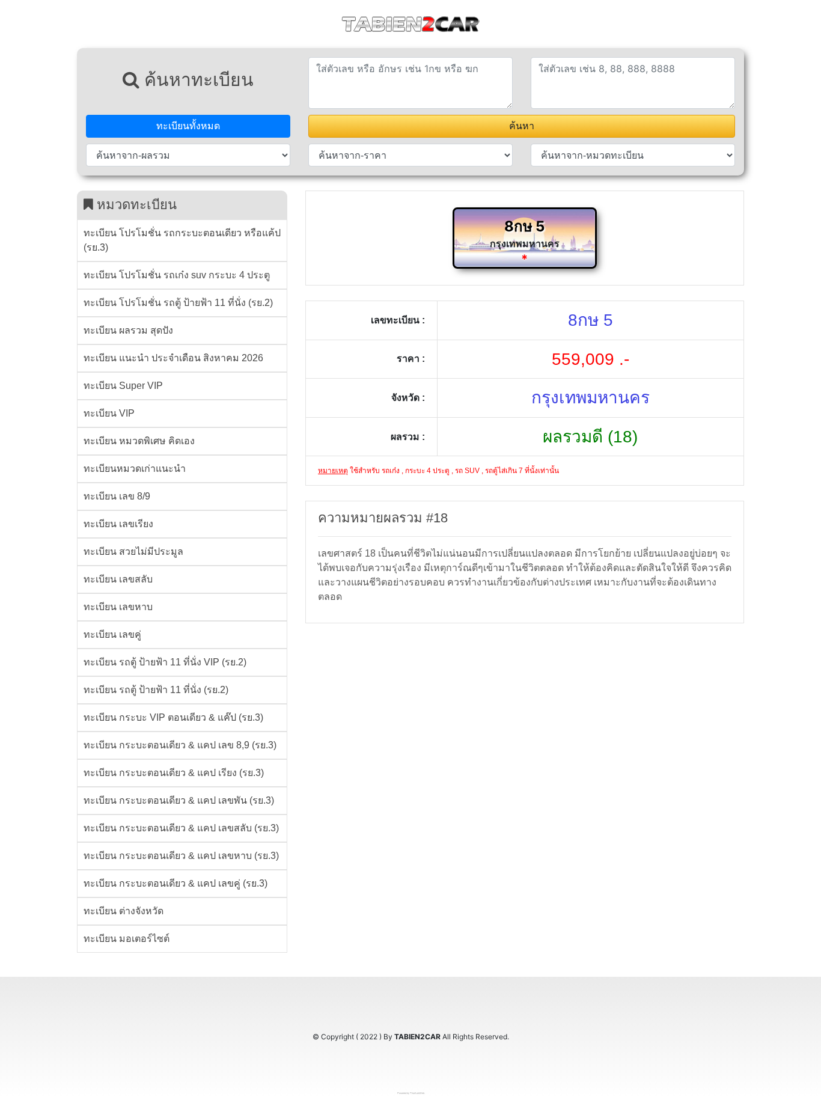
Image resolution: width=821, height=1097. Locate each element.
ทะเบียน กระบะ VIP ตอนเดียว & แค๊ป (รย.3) (173, 717)
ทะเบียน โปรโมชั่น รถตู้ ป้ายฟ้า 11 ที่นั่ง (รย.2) (178, 303)
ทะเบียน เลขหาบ (118, 607)
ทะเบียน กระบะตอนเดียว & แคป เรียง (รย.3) (174, 773)
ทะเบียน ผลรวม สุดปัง (128, 330)
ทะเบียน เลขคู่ (112, 634)
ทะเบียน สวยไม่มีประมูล (133, 551)
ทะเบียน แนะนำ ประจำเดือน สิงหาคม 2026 (173, 358)
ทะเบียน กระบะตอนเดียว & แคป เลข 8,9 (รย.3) (180, 745)
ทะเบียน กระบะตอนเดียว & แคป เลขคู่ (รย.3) (175, 883)
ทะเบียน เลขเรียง (118, 524)
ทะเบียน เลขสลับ (118, 579)
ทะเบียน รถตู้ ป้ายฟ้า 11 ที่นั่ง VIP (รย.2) (165, 662)
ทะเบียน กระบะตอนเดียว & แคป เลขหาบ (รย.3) (181, 856)
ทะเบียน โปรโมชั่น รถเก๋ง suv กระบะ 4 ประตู (177, 275)
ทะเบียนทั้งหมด (188, 126)
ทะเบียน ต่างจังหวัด (123, 911)
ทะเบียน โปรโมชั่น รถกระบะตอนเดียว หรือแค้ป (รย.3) (182, 240)
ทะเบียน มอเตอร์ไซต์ (126, 939)
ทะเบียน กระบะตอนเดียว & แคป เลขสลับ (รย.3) (181, 828)
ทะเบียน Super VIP (123, 385)
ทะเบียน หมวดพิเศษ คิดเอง (139, 441)
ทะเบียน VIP (109, 413)
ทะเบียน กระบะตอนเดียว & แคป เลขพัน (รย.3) (179, 800)
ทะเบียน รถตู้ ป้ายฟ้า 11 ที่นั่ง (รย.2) (156, 690)
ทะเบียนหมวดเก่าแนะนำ (135, 468)
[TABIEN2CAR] (410, 23)
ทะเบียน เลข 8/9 (117, 496)
